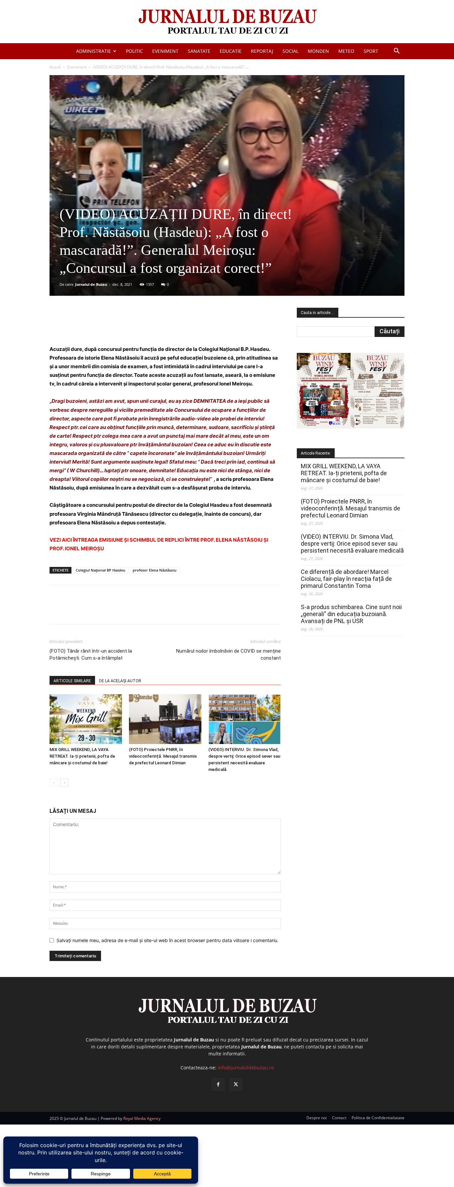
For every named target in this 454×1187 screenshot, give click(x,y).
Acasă (55, 67)
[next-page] (64, 783)
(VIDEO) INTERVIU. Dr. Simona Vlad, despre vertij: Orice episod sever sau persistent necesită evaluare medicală (352, 543)
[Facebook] (99, 326)
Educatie (231, 51)
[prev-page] (54, 783)
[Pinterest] (129, 326)
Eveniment (165, 51)
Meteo (346, 51)
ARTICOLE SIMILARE (72, 681)
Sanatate (199, 51)
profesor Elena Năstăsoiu (154, 570)
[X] (114, 326)
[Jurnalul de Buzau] (227, 22)
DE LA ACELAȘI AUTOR (120, 681)
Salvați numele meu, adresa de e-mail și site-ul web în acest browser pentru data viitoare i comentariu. (168, 940)
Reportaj (262, 51)
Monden (318, 51)
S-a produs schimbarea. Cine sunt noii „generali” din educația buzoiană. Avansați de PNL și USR (351, 613)
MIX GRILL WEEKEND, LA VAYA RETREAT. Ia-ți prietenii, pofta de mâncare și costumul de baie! (82, 756)
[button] (396, 52)
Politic (134, 51)
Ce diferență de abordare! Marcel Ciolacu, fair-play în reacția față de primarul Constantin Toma (346, 578)
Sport (371, 51)
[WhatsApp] (145, 326)
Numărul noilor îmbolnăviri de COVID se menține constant (228, 654)
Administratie (93, 51)
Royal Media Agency (142, 1118)
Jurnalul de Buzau (91, 284)
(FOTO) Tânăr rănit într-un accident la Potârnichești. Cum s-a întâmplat (91, 654)
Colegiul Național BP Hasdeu (100, 570)
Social (290, 51)
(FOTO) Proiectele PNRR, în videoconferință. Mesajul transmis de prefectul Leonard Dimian (163, 756)
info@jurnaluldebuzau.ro (246, 1067)
